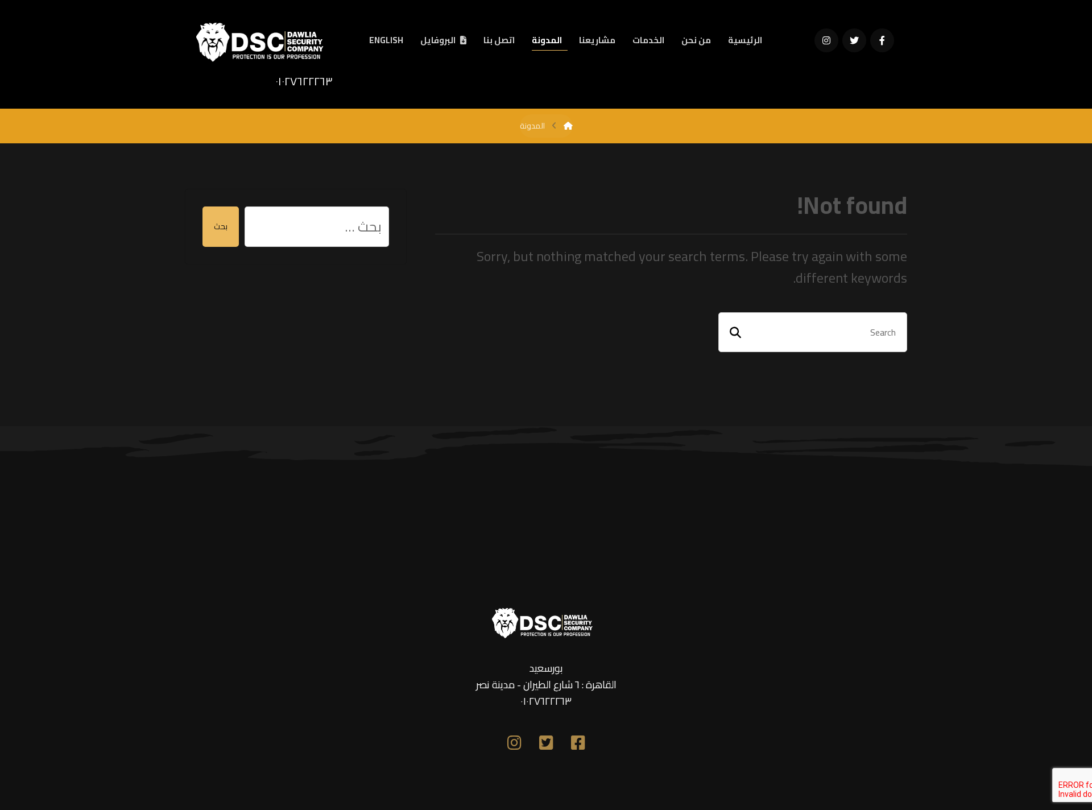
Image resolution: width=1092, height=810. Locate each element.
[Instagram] (826, 40)
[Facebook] (882, 40)
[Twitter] (854, 40)
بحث (221, 226)
